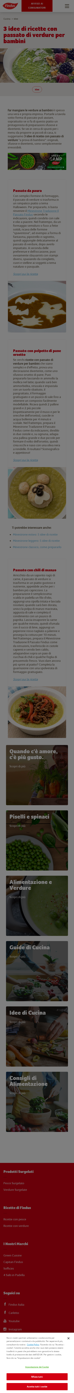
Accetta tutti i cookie (37, 1386)
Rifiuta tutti (37, 1376)
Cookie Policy (33, 1344)
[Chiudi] (68, 1338)
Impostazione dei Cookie (37, 1367)
